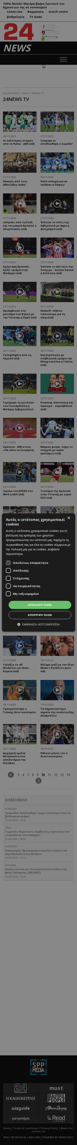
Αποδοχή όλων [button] (40, 605)
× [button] (68, 518)
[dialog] (38, 572)
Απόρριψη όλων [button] (40, 615)
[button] (38, 624)
